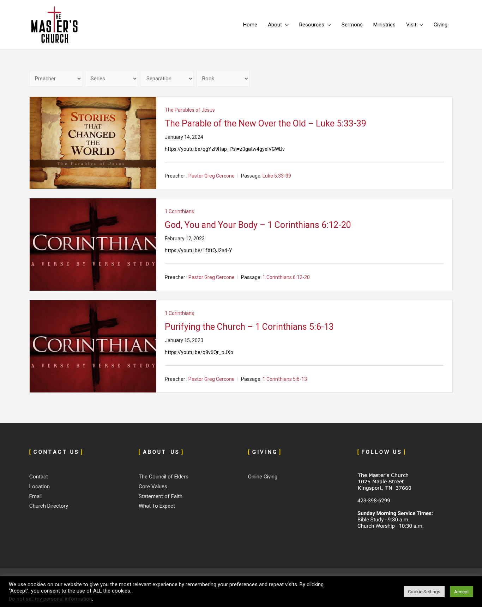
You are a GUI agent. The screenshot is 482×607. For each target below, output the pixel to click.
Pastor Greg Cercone (211, 176)
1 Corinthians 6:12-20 (286, 277)
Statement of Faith (160, 496)
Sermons (352, 24)
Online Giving (262, 476)
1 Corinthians (179, 211)
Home (250, 24)
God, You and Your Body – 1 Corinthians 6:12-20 (258, 225)
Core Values (153, 486)
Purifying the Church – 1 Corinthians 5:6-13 (249, 327)
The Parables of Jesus (190, 110)
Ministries (384, 24)
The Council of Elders (163, 476)
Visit (411, 24)
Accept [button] (461, 591)
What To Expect (157, 506)
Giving (440, 24)
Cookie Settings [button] (424, 591)
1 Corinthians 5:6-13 (285, 379)
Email (35, 496)
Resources (311, 24)
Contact (38, 476)
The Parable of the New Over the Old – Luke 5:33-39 (265, 123)
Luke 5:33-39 (277, 176)
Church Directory (48, 506)
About (275, 24)
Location (39, 486)
